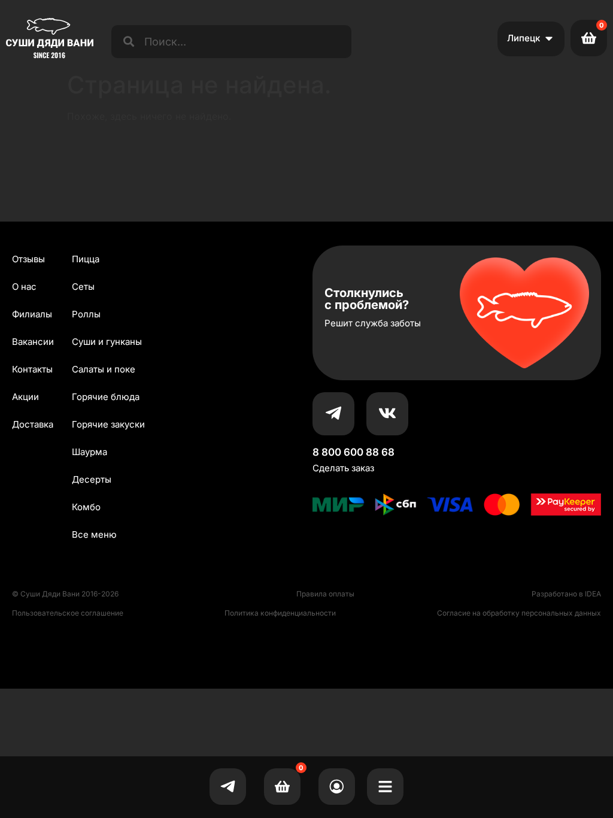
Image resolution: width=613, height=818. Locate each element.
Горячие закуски (108, 424)
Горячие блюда (105, 396)
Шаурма (89, 452)
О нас (24, 286)
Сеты (83, 286)
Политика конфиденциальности (280, 612)
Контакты (32, 369)
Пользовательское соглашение (67, 612)
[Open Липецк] (549, 39)
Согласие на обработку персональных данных (519, 612)
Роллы (86, 314)
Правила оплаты (325, 593)
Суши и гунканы (107, 341)
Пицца (85, 259)
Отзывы (28, 259)
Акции (25, 396)
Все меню (94, 534)
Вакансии (33, 341)
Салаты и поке (103, 369)
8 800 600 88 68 (353, 452)
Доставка (32, 424)
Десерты (91, 479)
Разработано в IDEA (566, 593)
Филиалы (32, 314)
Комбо (86, 507)
